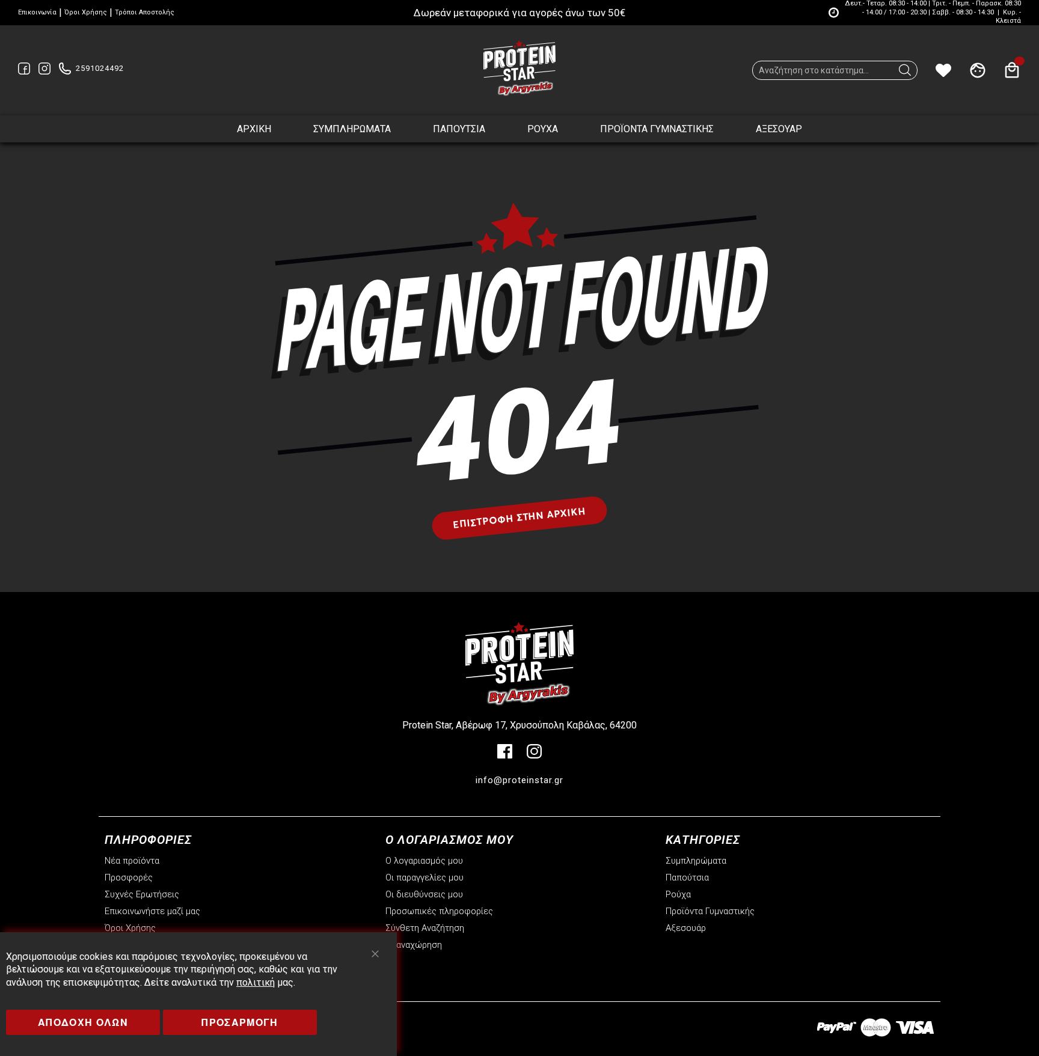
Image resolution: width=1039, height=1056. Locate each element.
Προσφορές (129, 877)
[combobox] (835, 70)
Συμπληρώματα (696, 860)
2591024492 (100, 68)
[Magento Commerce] (519, 68)
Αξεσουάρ (686, 928)
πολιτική (255, 982)
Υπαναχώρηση (413, 944)
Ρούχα (678, 894)
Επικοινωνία (37, 12)
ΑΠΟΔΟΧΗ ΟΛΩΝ (83, 1022)
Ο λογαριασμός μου (424, 860)
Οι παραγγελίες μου (424, 877)
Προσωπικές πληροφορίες (439, 911)
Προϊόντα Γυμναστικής (710, 911)
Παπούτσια (687, 877)
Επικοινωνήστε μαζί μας (152, 911)
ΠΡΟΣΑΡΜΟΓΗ (239, 1022)
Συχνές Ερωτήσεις (142, 894)
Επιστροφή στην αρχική (519, 518)
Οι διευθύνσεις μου (424, 894)
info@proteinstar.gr (519, 780)
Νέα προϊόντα (132, 860)
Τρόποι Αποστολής (144, 12)
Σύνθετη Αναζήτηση (424, 928)
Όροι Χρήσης (85, 12)
